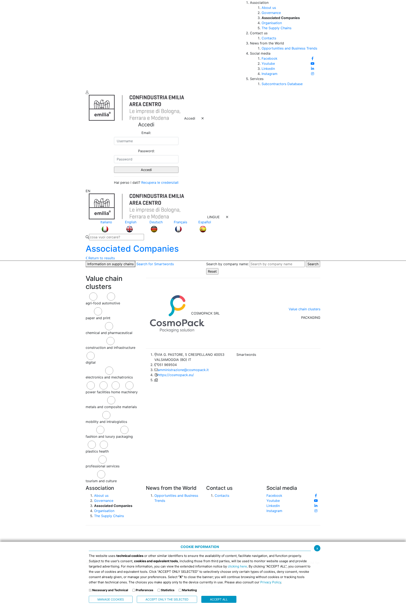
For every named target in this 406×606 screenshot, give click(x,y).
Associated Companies (132, 248)
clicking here (237, 566)
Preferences (144, 590)
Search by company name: (227, 264)
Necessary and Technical (110, 590)
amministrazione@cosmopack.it (183, 370)
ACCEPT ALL (219, 599)
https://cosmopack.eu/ (176, 375)
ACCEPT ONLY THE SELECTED (166, 599)
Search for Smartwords (155, 264)
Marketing (189, 590)
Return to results (101, 258)
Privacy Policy (270, 582)
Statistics (167, 590)
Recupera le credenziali (159, 182)
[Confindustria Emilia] (92, 44)
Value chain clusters (304, 309)
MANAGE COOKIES (110, 599)
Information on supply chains (110, 264)
